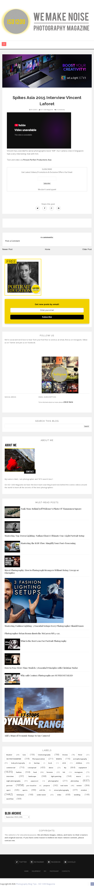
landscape (32, 776)
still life (42, 790)
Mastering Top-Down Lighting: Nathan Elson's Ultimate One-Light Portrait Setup (44, 535)
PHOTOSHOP (54, 871)
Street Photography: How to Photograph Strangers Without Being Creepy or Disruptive (42, 571)
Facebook (55, 862)
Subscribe (47, 317)
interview (10, 776)
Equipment (36, 871)
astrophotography (80, 759)
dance (51, 768)
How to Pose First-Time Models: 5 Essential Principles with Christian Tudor (41, 668)
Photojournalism (38, 759)
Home (47, 249)
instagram (78, 772)
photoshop (75, 781)
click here (68, 402)
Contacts (66, 871)
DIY (45, 871)
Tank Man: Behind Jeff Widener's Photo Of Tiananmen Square (51, 508)
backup (37, 763)
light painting (56, 776)
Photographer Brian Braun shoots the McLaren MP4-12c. (32, 633)
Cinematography (44, 755)
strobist (84, 790)
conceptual (32, 768)
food (35, 772)
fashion (19, 772)
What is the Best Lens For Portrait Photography (43, 641)
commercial (10, 768)
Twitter (23, 862)
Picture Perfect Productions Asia (37, 160)
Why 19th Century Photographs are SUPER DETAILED (47, 675)
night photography (13, 781)
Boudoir (9, 755)
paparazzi (34, 781)
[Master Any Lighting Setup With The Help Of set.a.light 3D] (47, 71)
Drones (65, 755)
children (79, 763)
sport (8, 790)
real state (64, 786)
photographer (53, 781)
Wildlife (59, 759)
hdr (64, 772)
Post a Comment (12, 241)
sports (24, 790)
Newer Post (7, 249)
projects (47, 786)
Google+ (71, 862)
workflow (9, 799)
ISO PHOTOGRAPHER (13, 759)
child (64, 763)
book (50, 763)
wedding (77, 795)
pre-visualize (31, 786)
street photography (61, 790)
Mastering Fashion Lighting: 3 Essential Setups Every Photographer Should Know (44, 626)
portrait (9, 786)
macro (78, 776)
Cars (24, 755)
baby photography (18, 763)
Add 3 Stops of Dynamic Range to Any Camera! (27, 735)
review (79, 786)
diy (65, 768)
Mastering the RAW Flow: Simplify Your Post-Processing (48, 543)
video (59, 795)
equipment (83, 768)
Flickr (80, 755)
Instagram (38, 862)
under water (41, 795)
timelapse (20, 795)
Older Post (87, 249)
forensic (50, 772)
